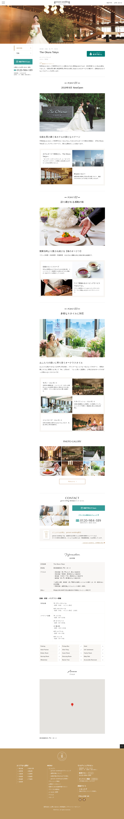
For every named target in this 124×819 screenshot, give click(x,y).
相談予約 (109, 2)
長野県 (21, 771)
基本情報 (19, 48)
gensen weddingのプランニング (61, 770)
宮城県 (30, 776)
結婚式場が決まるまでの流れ (59, 776)
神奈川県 (31, 768)
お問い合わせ (118, 2)
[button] (72, 704)
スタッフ (51, 797)
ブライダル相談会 (54, 789)
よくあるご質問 (53, 792)
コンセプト (52, 768)
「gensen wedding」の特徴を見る (92, 542)
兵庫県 (30, 773)
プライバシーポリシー (73, 807)
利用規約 (62, 807)
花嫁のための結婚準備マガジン (58, 786)
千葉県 (30, 779)
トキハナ (82, 789)
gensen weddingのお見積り (59, 778)
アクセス (51, 794)
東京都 (42, 49)
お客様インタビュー (55, 784)
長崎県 (21, 781)
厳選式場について (56, 773)
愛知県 (30, 771)
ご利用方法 (94, 779)
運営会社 (46, 807)
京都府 (21, 776)
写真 (18, 53)
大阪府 (21, 773)
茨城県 (21, 779)
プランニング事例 (54, 781)
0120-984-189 (85, 775)
